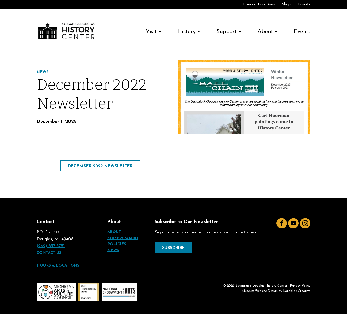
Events (302, 31)
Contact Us (49, 253)
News (42, 72)
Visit (151, 31)
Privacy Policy (300, 286)
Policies (116, 244)
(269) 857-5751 (51, 246)
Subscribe (173, 248)
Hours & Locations (259, 4)
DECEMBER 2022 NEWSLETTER (100, 166)
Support (226, 31)
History (187, 31)
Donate (304, 4)
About (265, 31)
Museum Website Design (260, 291)
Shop (286, 4)
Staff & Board (122, 238)
